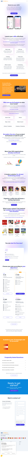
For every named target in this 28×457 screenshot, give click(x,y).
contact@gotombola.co (6, 408)
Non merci (3, 453)
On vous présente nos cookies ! (5, 450)
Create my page (13, 13)
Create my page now (14, 390)
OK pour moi (13, 453)
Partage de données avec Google (5, 449)
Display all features (13, 75)
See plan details (14, 324)
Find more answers (14, 375)
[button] (1, 456)
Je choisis (8, 453)
